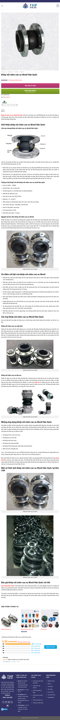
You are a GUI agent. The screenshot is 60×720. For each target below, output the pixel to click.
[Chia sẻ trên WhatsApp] (2, 105)
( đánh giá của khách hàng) (15, 80)
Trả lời (4, 661)
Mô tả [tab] (3, 111)
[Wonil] (4, 102)
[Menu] (2, 6)
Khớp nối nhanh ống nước (27, 629)
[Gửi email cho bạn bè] (11, 105)
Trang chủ (3, 72)
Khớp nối (22, 72)
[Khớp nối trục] (50, 620)
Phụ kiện (16, 72)
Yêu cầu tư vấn (30, 86)
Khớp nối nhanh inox (6, 629)
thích (9, 661)
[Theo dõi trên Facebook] (3, 702)
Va (49, 683)
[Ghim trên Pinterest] (14, 105)
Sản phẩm (10, 72)
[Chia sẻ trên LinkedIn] (16, 105)
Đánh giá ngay (50, 647)
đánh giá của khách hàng (23, 642)
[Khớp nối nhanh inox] (10, 620)
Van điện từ (51, 697)
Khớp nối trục (44, 629)
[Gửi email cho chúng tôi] (9, 702)
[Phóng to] (3, 68)
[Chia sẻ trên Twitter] (8, 105)
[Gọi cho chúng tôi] (11, 702)
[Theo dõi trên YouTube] (7, 705)
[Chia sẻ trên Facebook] (5, 105)
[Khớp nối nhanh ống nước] (30, 620)
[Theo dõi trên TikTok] (6, 702)
